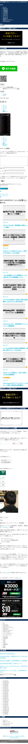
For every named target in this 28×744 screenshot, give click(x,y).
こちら (6, 572)
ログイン (5, 720)
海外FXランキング (14, 733)
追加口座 (5, 18)
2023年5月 (5, 695)
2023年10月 (6, 690)
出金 (4, 642)
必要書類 (5, 11)
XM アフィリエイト (8, 627)
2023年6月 (5, 693)
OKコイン (5, 624)
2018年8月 (5, 713)
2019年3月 (5, 702)
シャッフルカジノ (8, 633)
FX (4, 623)
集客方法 (5, 8)
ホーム (5, 7)
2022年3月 (5, 696)
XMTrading (6, 628)
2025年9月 (5, 684)
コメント (3, 155)
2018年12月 (6, 707)
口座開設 (5, 10)
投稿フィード (6, 721)
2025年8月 (5, 685)
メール (2, 171)
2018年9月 (5, 712)
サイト (2, 173)
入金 (4, 639)
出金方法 (5, 15)
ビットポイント (7, 634)
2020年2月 (5, 698)
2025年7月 (5, 687)
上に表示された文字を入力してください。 (11, 184)
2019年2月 (5, 704)
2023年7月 (5, 692)
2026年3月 (5, 681)
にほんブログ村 (14, 737)
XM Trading (6, 625)
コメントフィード (8, 723)
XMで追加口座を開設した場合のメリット (11, 663)
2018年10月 (6, 710)
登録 (4, 647)
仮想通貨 (5, 638)
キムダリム (5, 527)
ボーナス (5, 16)
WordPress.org (6, 724)
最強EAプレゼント (8, 19)
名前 (2, 168)
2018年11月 (6, 709)
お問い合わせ (6, 21)
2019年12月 (6, 699)
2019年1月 (5, 706)
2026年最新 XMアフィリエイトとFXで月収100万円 (13, 2)
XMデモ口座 (6, 631)
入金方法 (5, 13)
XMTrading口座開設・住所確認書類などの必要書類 (13, 660)
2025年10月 (6, 682)
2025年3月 (5, 688)
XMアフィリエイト (8, 630)
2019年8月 (5, 701)
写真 (4, 641)
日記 (4, 645)
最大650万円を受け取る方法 (7, 653)
